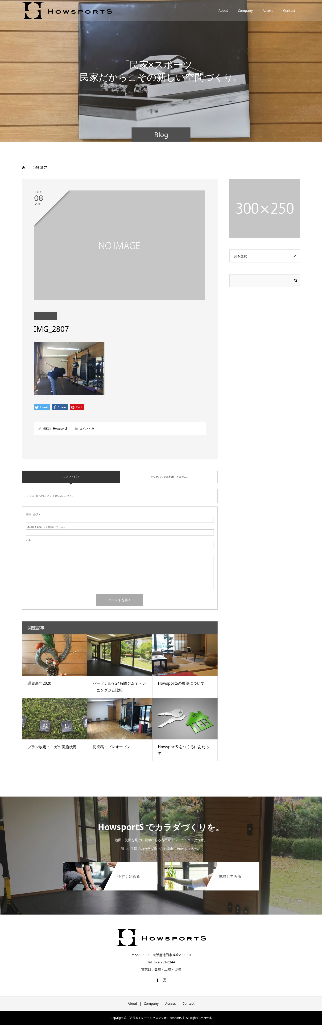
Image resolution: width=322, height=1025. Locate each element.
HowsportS (60, 428)
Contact (289, 10)
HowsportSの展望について (181, 683)
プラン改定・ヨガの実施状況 (52, 746)
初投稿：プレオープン (111, 746)
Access (268, 10)
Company (245, 10)
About (223, 10)
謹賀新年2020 (39, 683)
